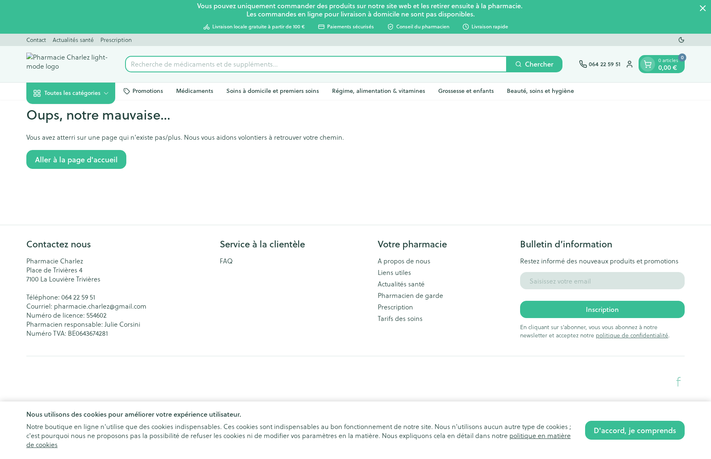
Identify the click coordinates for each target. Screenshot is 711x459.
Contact (36, 39)
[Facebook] (678, 382)
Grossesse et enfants (466, 91)
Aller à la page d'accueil (76, 159)
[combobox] (316, 64)
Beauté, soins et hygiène (540, 91)
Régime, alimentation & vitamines (378, 91)
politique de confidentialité (632, 335)
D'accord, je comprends (635, 430)
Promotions (147, 91)
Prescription (116, 39)
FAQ (226, 260)
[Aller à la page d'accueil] (67, 64)
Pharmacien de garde (410, 295)
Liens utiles (394, 272)
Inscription (602, 309)
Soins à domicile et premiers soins (272, 91)
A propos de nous (404, 260)
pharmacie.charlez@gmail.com (100, 306)
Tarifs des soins (400, 318)
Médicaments (194, 91)
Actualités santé (73, 39)
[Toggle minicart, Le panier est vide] (647, 64)
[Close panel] (703, 8)
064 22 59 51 (78, 297)
